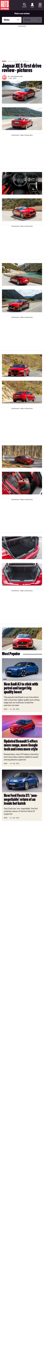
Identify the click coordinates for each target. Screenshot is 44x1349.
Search (24, 7)
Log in (32, 7)
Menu (40, 7)
